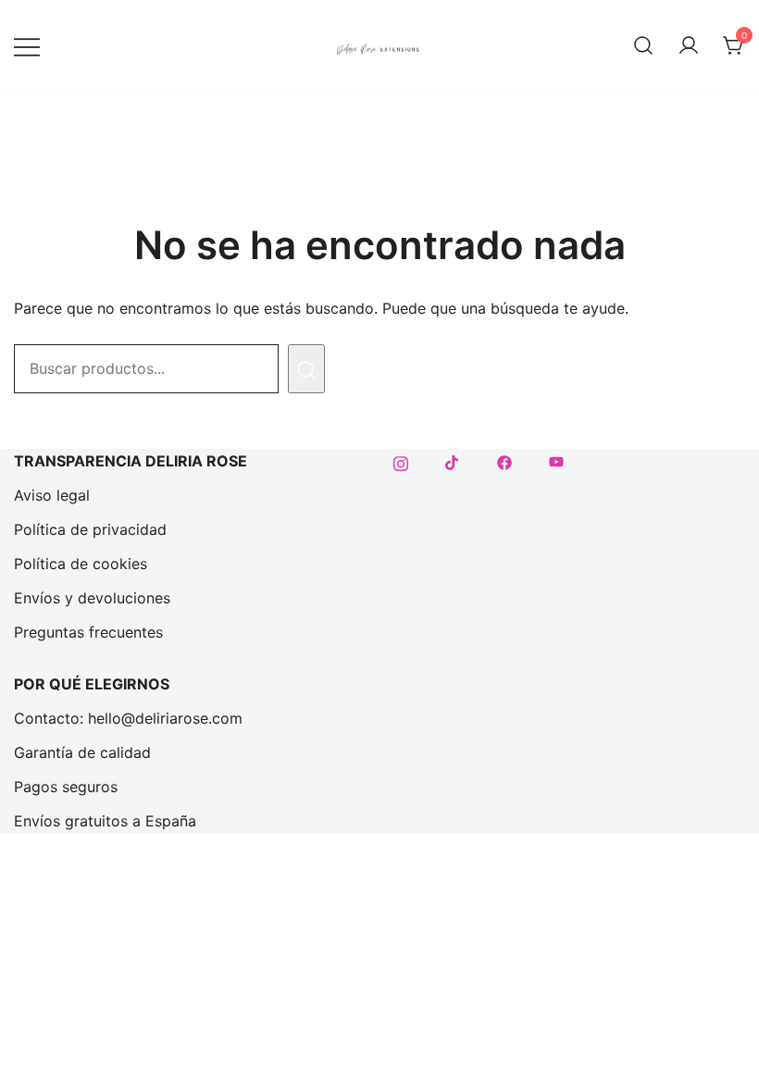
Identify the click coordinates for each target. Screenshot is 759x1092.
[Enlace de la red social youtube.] (556, 461)
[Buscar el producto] (306, 368)
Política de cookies (80, 563)
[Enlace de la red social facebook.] (504, 461)
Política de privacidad (90, 529)
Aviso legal (52, 495)
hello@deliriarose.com (165, 718)
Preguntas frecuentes (88, 632)
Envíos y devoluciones (92, 598)
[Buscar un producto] (643, 46)
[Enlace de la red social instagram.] (400, 461)
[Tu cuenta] (689, 46)
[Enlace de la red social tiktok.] (452, 461)
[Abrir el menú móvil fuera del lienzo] (27, 45)
